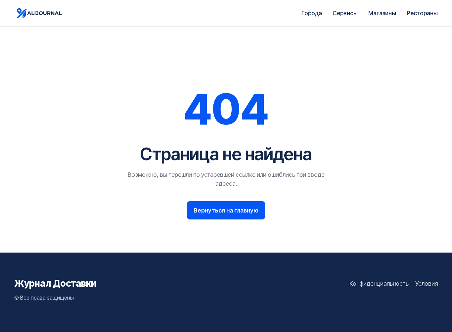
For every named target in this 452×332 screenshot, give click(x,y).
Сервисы (345, 13)
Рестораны (422, 13)
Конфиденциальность (379, 283)
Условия (426, 283)
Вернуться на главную (226, 210)
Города (311, 13)
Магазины (382, 13)
